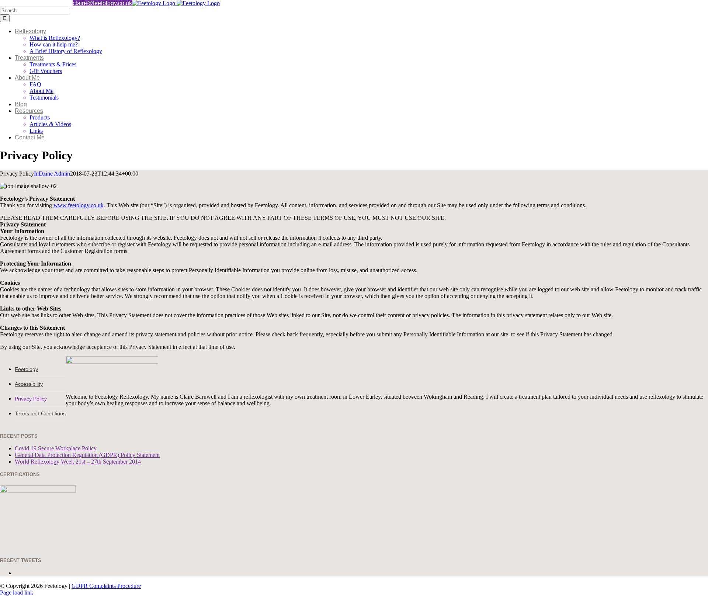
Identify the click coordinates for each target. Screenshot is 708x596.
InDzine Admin (52, 173)
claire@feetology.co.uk (102, 3)
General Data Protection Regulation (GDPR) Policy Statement (87, 455)
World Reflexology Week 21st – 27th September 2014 (78, 461)
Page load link (16, 592)
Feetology (26, 369)
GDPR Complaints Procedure (106, 586)
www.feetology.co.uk (78, 205)
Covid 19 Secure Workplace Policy (56, 448)
